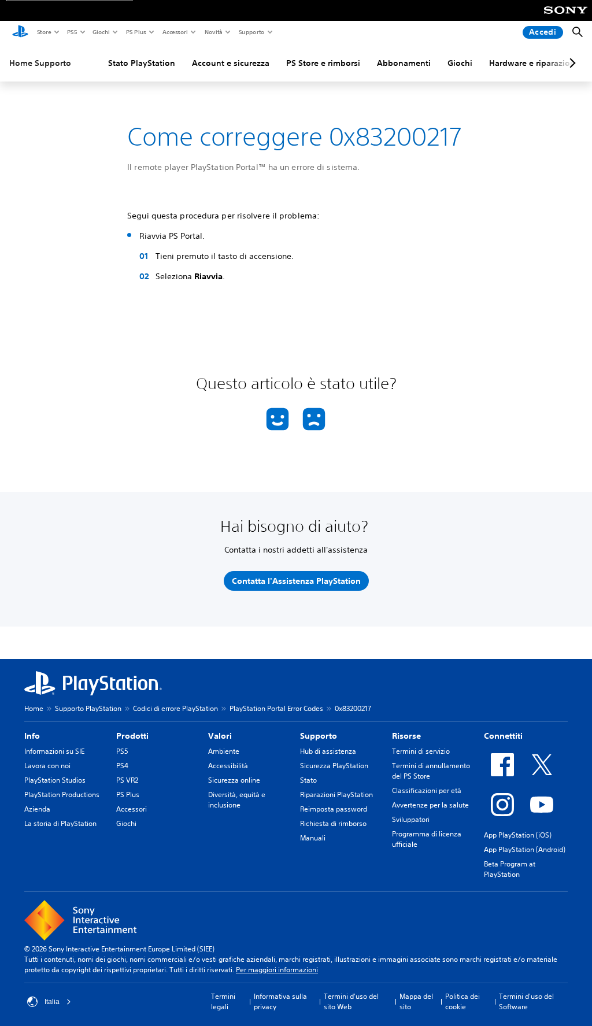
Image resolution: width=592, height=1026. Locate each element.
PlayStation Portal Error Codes (276, 708)
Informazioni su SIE (54, 751)
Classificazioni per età (426, 790)
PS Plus (135, 32)
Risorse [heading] (406, 736)
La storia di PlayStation (60, 823)
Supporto (251, 32)
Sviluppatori (411, 819)
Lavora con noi (47, 766)
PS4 (122, 766)
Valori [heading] (220, 736)
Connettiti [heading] (503, 736)
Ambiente (223, 751)
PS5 (71, 32)
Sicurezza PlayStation (334, 766)
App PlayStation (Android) (524, 849)
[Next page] (570, 63)
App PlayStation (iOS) (518, 835)
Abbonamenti (404, 63)
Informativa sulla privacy (280, 1001)
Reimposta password (333, 809)
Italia (52, 1002)
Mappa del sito (416, 1001)
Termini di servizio (421, 751)
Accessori (174, 32)
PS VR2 (127, 780)
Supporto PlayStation (88, 708)
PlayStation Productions (61, 794)
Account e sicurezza (230, 63)
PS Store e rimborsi (323, 63)
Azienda (37, 809)
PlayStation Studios (55, 780)
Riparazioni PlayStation (336, 794)
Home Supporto (40, 63)
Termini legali (223, 1001)
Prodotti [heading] (132, 736)
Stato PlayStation (141, 63)
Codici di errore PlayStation (175, 708)
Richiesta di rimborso (333, 823)
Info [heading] (32, 736)
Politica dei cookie (462, 1001)
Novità (213, 32)
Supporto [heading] (318, 736)
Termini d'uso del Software (526, 1001)
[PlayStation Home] (20, 32)
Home (33, 708)
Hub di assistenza (328, 751)
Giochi (100, 32)
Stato (308, 780)
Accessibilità (228, 766)
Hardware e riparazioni (533, 63)
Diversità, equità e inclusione (236, 800)
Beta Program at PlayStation (509, 869)
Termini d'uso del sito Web (351, 1001)
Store (43, 32)
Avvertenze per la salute (430, 805)
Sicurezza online (234, 780)
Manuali (312, 838)
